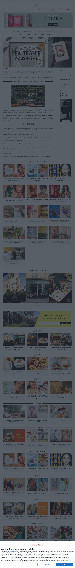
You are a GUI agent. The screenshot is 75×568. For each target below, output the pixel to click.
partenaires (12, 551)
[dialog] (37, 554)
